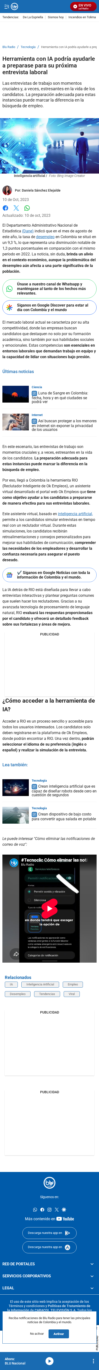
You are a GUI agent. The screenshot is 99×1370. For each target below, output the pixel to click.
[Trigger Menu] (6, 6)
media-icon (49, 1361)
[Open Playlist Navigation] (93, 1361)
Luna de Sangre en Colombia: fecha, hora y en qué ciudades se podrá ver (60, 397)
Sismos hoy (56, 17)
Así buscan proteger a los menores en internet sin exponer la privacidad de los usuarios (64, 425)
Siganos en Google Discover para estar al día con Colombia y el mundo (52, 307)
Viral (72, 994)
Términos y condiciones (27, 1306)
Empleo (73, 984)
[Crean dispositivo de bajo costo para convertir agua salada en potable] (15, 815)
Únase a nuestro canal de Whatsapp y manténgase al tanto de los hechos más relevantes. (51, 289)
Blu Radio (8, 47)
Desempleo (17, 994)
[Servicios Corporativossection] (92, 1276)
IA (11, 984)
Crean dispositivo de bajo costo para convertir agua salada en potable (64, 816)
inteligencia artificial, (75, 514)
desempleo (45, 237)
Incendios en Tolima (82, 17)
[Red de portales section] (92, 1264)
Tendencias (47, 994)
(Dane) (28, 231)
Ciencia (37, 387)
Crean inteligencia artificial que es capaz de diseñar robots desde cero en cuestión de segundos (64, 790)
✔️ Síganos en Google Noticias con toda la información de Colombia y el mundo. (53, 574)
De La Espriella (33, 17)
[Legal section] (92, 1288)
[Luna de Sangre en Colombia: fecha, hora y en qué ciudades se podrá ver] (15, 394)
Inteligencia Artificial (40, 984)
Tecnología (28, 47)
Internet (37, 415)
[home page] (49, 1183)
